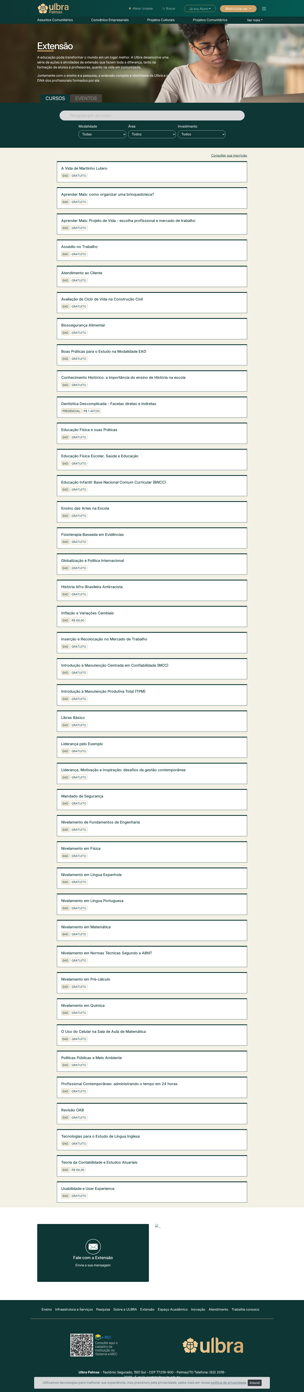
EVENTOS (86, 98)
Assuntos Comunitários (55, 20)
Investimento (187, 126)
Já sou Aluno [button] (198, 9)
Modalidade (88, 126)
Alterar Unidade (142, 8)
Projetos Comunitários (210, 20)
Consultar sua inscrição (229, 155)
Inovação (198, 1309)
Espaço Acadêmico (173, 1309)
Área (131, 126)
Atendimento (218, 1309)
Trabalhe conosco (245, 1309)
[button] (263, 8)
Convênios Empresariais (110, 20)
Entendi (255, 1383)
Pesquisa (103, 1309)
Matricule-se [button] (237, 9)
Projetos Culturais (161, 20)
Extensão (147, 1309)
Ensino (47, 1309)
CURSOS (55, 98)
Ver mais (253, 20)
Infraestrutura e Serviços (74, 1309)
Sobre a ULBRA (125, 1309)
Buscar (170, 8)
